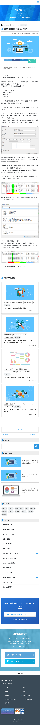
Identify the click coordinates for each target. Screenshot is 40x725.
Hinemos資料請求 (28, 699)
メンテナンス (15, 25)
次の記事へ (33, 434)
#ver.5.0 (24, 511)
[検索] (36, 446)
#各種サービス (19, 508)
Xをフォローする (16, 655)
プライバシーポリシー (20, 719)
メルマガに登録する (17, 661)
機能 (24, 688)
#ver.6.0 (17, 511)
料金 (24, 691)
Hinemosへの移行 (9, 529)
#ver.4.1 (30, 511)
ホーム (6, 688)
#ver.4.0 (4, 514)
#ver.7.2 (4, 508)
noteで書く (32, 60)
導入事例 (7, 695)
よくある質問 (26, 695)
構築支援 (7, 691)
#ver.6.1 (11, 511)
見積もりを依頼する (20, 619)
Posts (8, 60)
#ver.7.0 (32, 508)
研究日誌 (7, 703)
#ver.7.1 (11, 508)
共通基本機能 (6, 25)
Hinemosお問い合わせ (10, 699)
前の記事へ (6, 434)
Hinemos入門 (7, 524)
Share (16, 60)
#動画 (26, 508)
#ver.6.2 (23, 25)
